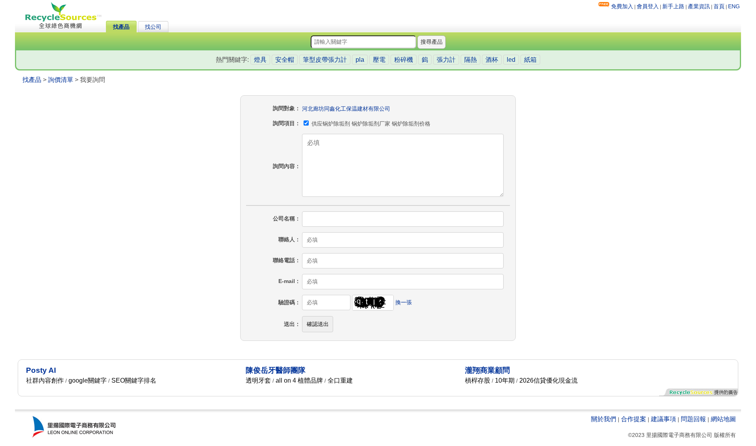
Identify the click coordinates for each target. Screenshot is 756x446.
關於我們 (603, 419)
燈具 (260, 59)
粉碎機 (403, 59)
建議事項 (663, 419)
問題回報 (693, 419)
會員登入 (648, 6)
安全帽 (284, 59)
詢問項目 (284, 123)
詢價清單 (60, 79)
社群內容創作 (45, 380)
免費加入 (622, 6)
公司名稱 (284, 218)
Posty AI (41, 370)
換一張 (403, 302)
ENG (734, 6)
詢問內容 (284, 166)
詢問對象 (284, 108)
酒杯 (491, 59)
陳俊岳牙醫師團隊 (276, 370)
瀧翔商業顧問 (487, 370)
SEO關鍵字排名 (133, 380)
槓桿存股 (477, 380)
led (511, 59)
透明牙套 (258, 380)
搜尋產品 (432, 42)
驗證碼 (286, 302)
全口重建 (340, 380)
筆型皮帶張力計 (325, 59)
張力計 (446, 59)
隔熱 (470, 59)
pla (360, 59)
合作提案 (633, 419)
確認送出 (318, 324)
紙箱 (530, 59)
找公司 (153, 27)
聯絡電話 (284, 260)
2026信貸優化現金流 (548, 380)
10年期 (505, 380)
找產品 (121, 27)
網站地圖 (723, 419)
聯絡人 (286, 239)
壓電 (379, 59)
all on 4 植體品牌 (299, 380)
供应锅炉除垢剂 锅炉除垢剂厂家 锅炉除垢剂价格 (370, 123)
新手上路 (673, 6)
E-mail (286, 281)
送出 (289, 324)
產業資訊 (699, 6)
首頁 (718, 6)
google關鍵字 (88, 380)
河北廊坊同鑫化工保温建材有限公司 (346, 108)
